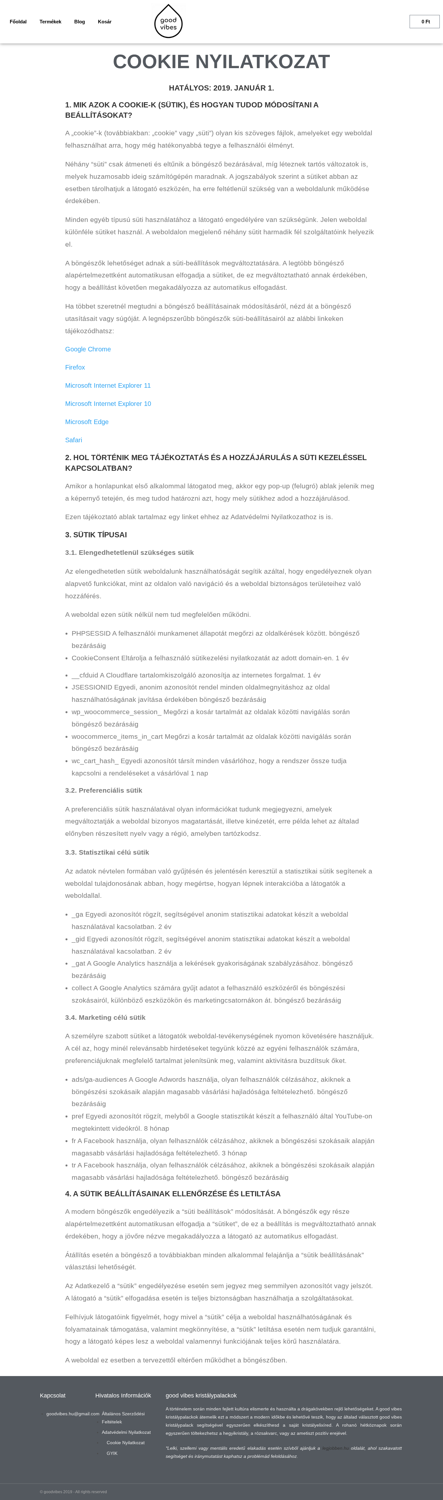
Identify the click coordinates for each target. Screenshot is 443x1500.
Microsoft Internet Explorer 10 (108, 403)
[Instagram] (48, 1437)
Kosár (105, 21)
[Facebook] (69, 1437)
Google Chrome (88, 349)
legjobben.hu (335, 1448)
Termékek (50, 21)
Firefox (75, 367)
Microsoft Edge (87, 421)
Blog (79, 21)
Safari (73, 440)
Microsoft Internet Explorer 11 (108, 385)
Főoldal (18, 21)
